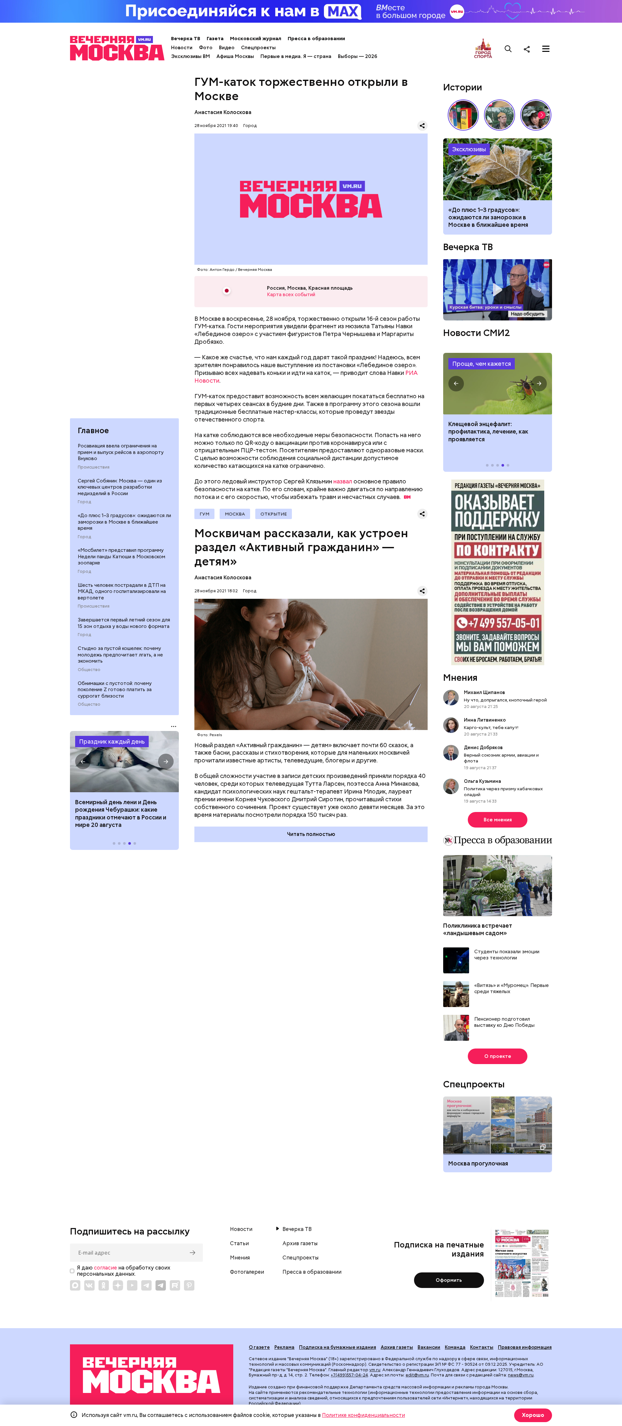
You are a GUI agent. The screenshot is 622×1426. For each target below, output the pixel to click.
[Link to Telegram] (146, 1285)
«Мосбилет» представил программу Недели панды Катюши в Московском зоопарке (121, 556)
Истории (462, 87)
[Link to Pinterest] (189, 1285)
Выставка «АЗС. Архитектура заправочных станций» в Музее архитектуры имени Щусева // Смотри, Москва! (463, 115)
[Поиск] (508, 49)
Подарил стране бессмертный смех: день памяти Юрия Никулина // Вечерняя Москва (499, 115)
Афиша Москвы (235, 56)
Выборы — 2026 (357, 56)
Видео (227, 47)
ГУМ (204, 514)
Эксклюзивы (469, 149)
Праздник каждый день (112, 742)
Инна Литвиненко (485, 720)
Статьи (239, 1243)
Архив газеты (299, 1243)
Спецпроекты (258, 47)
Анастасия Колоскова (222, 112)
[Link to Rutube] (175, 1285)
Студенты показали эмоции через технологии (506, 955)
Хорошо (533, 1415)
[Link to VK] (89, 1285)
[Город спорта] (483, 49)
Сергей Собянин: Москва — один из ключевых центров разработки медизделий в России (120, 487)
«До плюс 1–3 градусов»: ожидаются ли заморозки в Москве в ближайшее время (124, 522)
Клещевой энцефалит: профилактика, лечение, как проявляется (497, 383)
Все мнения (498, 820)
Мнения (460, 677)
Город (84, 502)
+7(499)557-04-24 (349, 1375)
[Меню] (546, 49)
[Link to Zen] (118, 1285)
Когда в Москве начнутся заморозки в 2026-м (497, 169)
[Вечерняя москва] (151, 1375)
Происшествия (93, 467)
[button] (83, 762)
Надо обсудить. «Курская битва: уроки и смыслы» (497, 289)
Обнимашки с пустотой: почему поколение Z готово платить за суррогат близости (115, 689)
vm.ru (374, 1370)
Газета (215, 38)
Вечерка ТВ (185, 38)
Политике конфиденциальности (363, 1415)
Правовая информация (525, 1347)
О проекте (497, 1056)
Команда (455, 1347)
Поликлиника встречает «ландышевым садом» (477, 929)
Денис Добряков (483, 747)
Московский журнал (255, 38)
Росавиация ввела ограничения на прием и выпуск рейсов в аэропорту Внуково (121, 452)
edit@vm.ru (417, 1375)
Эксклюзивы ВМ (190, 56)
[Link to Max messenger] (75, 1285)
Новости (181, 47)
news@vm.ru (521, 1375)
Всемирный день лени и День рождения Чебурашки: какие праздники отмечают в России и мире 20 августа (120, 813)
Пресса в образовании (316, 38)
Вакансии (429, 1347)
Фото (206, 47)
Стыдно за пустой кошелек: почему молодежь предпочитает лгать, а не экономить (120, 655)
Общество (89, 669)
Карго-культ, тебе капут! (491, 727)
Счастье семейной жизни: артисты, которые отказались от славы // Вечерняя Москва (536, 115)
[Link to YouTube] (132, 1285)
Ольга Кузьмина (483, 781)
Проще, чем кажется (481, 363)
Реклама (284, 1347)
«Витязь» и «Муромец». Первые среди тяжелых (511, 988)
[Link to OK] (103, 1285)
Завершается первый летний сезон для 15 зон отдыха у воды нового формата (124, 623)
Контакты (481, 1347)
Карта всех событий (291, 295)
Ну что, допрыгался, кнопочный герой (505, 700)
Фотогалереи (247, 1272)
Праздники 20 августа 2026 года (124, 762)
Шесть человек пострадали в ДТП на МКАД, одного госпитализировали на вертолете (122, 591)
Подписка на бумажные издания (337, 1347)
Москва (235, 514)
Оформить (449, 1280)
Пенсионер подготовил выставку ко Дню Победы (504, 1022)
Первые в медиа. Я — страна (295, 56)
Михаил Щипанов (484, 692)
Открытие (273, 514)
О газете (259, 1347)
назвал (342, 481)
